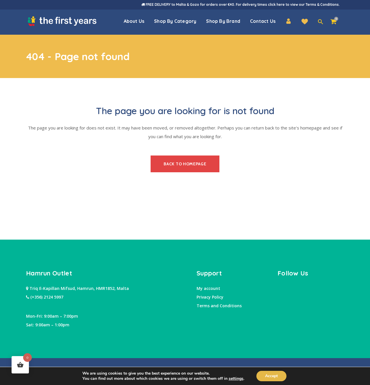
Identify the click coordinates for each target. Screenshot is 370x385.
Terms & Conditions (322, 4)
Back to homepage (185, 163)
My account (208, 288)
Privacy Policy (210, 297)
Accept (271, 376)
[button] (320, 22)
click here (276, 4)
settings (236, 378)
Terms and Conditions (219, 305)
